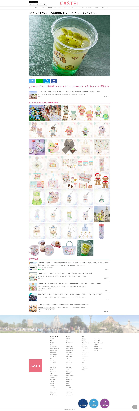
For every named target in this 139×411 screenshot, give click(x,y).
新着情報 (52, 338)
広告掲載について (98, 348)
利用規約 (96, 346)
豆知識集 (52, 385)
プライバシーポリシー (99, 342)
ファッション (53, 371)
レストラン (52, 360)
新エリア (52, 373)
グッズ (46, 309)
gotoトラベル (53, 391)
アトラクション (53, 350)
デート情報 (52, 387)
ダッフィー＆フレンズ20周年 (44, 288)
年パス (83, 369)
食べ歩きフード (53, 394)
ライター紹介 (97, 338)
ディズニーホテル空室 (55, 348)
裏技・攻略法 (53, 352)
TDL (51, 340)
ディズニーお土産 (50, 267)
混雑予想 (84, 340)
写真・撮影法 (53, 362)
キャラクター (53, 379)
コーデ (83, 350)
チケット (52, 344)
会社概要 (96, 344)
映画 (83, 362)
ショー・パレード (54, 358)
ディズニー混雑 (53, 346)
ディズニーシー (42, 267)
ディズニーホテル (54, 375)
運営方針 (96, 350)
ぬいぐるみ (52, 309)
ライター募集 (97, 340)
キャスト (52, 369)
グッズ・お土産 (53, 377)
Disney (31, 77)
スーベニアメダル (54, 389)
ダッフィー (41, 309)
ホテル (83, 364)
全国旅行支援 (53, 393)
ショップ (52, 381)
